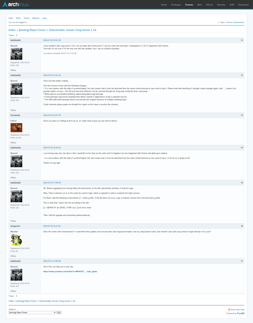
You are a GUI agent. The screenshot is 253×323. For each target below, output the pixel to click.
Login (44, 18)
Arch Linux (16, 4)
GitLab (209, 5)
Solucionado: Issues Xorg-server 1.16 (72, 30)
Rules (18, 18)
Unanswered (239, 22)
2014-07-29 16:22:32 (52, 226)
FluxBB (240, 313)
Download (244, 5)
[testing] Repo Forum (32, 30)
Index (10, 18)
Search (27, 18)
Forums (189, 5)
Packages (176, 5)
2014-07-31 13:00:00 (52, 261)
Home (164, 5)
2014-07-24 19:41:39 (52, 40)
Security (221, 5)
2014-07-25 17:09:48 (52, 183)
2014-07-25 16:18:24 (52, 148)
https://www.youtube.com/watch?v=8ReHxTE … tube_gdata (70, 271)
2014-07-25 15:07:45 (52, 115)
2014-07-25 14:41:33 (52, 75)
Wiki (199, 5)
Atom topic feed (237, 309)
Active (229, 22)
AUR (232, 5)
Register (35, 18)
